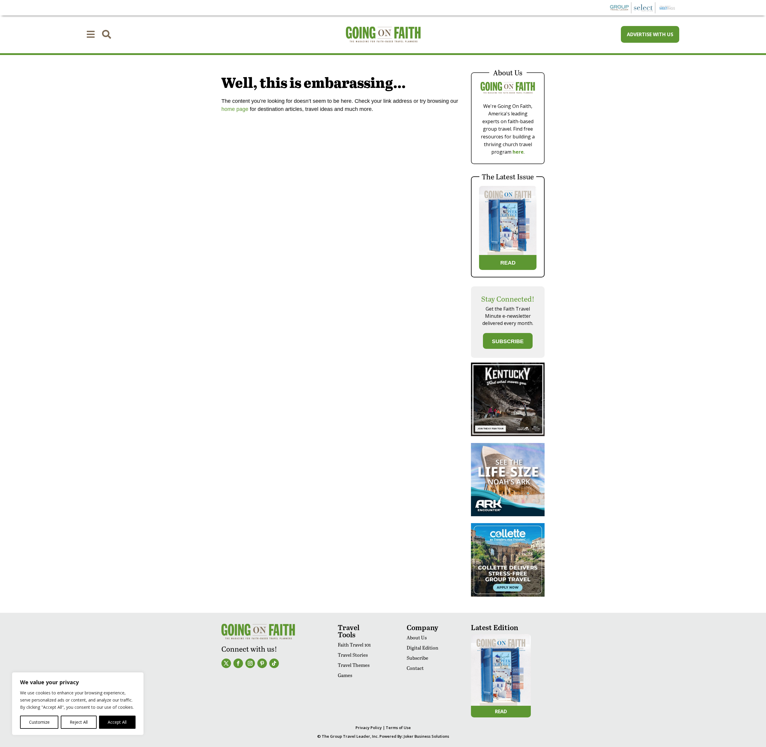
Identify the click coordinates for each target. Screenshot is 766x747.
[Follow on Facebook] (238, 663)
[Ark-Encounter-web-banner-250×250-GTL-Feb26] (508, 514)
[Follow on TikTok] (274, 663)
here (518, 152)
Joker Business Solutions (426, 736)
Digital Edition (422, 647)
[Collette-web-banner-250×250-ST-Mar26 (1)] (508, 595)
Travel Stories (353, 655)
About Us (417, 637)
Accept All (117, 722)
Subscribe (417, 658)
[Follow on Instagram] (250, 663)
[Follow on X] (226, 663)
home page (234, 109)
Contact (415, 668)
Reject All (79, 722)
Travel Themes (354, 665)
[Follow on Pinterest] (262, 663)
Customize (39, 722)
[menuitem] (91, 34)
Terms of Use (398, 727)
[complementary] (78, 703)
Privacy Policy (368, 727)
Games (345, 675)
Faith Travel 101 (354, 644)
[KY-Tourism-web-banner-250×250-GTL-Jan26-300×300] (508, 434)
